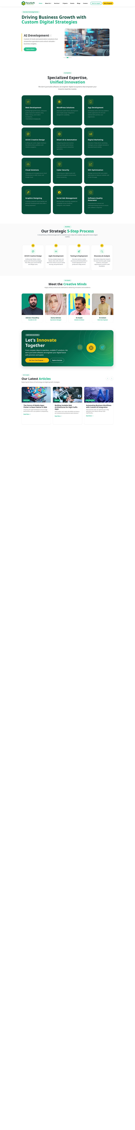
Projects (65, 3)
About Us (47, 3)
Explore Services (57, 360)
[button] (64, 57)
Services (56, 3)
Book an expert (96, 3)
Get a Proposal (108, 3)
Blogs (78, 3)
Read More (27, 414)
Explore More (30, 49)
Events (72, 3)
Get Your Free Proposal (36, 360)
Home (40, 3)
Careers (85, 3)
